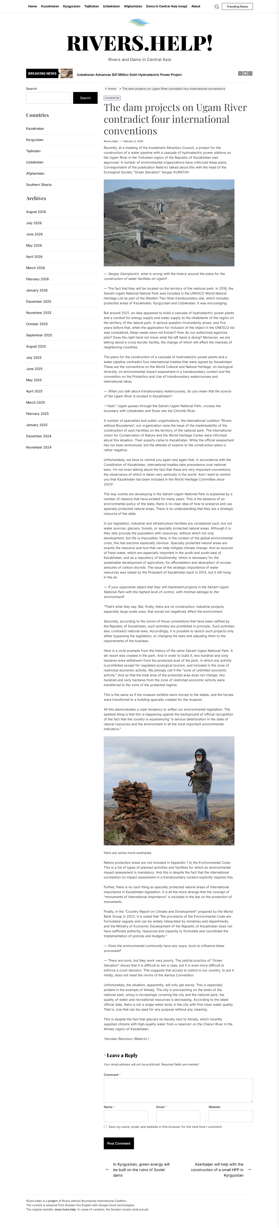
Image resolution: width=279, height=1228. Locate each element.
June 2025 (34, 369)
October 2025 (37, 324)
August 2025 (36, 346)
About (195, 6)
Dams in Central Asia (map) (166, 6)
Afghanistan (133, 6)
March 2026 (35, 268)
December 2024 (38, 436)
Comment (112, 1075)
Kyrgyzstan (71, 6)
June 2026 (34, 234)
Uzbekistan (111, 6)
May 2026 (34, 245)
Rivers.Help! (139, 42)
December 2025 (38, 301)
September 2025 (39, 335)
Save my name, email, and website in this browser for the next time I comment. (165, 1127)
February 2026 (37, 279)
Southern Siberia (38, 185)
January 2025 (37, 425)
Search (31, 89)
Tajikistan (91, 6)
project (53, 1201)
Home (32, 6)
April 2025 (34, 391)
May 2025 (34, 380)
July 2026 (34, 223)
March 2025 (35, 402)
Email (161, 1107)
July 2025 (34, 357)
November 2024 (38, 447)
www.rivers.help (65, 1209)
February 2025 (37, 414)
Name (109, 1107)
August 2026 (36, 212)
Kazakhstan (50, 6)
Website (214, 1107)
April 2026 (34, 257)
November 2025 (38, 313)
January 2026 (37, 290)
